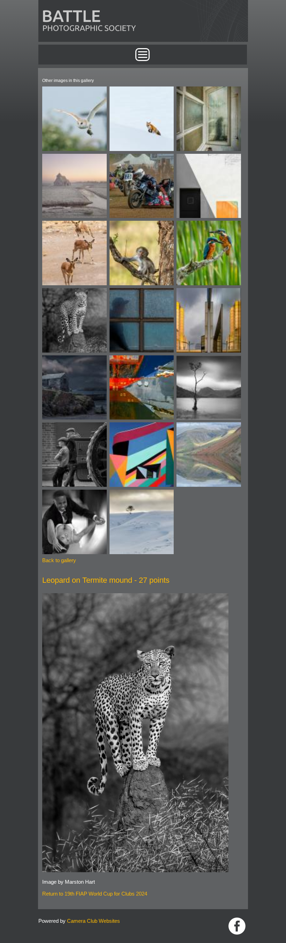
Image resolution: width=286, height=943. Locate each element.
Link (237, 926)
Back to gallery (59, 560)
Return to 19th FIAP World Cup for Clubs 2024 (94, 894)
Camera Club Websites (93, 921)
